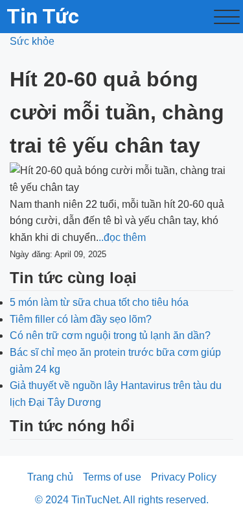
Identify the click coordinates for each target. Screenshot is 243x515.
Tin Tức (42, 16)
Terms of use (112, 477)
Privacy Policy (183, 477)
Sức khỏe (32, 41)
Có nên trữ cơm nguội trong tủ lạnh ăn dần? (110, 335)
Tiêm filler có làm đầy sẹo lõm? (81, 319)
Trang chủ (50, 477)
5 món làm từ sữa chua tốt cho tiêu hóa (99, 302)
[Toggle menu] (227, 17)
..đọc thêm (122, 237)
